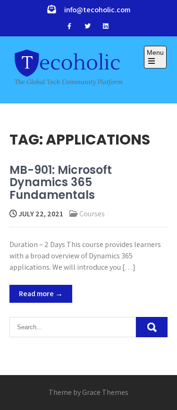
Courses (92, 214)
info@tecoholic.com (97, 10)
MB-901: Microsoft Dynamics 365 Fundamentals (60, 182)
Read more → (41, 294)
